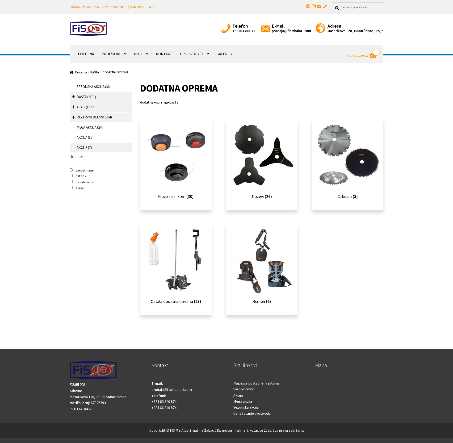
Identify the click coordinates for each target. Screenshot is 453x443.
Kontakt (164, 53)
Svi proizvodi (243, 389)
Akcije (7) (84, 147)
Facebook (308, 6)
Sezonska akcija (246, 407)
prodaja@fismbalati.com (291, 31)
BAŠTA (94, 72)
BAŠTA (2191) (86, 97)
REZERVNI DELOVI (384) (94, 117)
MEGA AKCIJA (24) (90, 127)
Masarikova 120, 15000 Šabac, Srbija (355, 31)
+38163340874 (243, 31)
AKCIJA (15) (85, 137)
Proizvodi (111, 53)
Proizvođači (191, 53)
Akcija (238, 395)
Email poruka (319, 6)
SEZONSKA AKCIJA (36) (94, 86)
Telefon (324, 6)
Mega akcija (242, 401)
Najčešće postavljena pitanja (256, 383)
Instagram (313, 6)
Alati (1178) (86, 107)
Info (138, 53)
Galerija (225, 53)
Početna (86, 53)
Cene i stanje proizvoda (252, 413)
